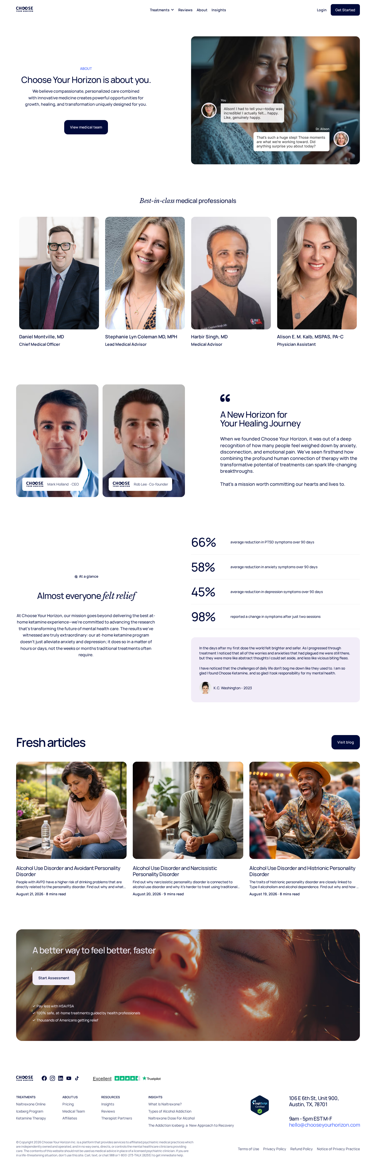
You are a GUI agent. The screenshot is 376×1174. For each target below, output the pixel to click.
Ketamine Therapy (31, 1118)
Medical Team (73, 1111)
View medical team (86, 127)
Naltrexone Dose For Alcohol (171, 1118)
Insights (219, 9)
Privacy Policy (274, 1148)
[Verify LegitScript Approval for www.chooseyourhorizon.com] (259, 1105)
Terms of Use (248, 1148)
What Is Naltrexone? (165, 1104)
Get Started (345, 9)
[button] (162, 9)
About (202, 9)
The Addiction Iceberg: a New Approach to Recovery (191, 1125)
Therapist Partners (116, 1118)
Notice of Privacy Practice (338, 1148)
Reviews (185, 9)
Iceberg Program (29, 1111)
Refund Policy (301, 1148)
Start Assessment (53, 977)
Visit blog (345, 742)
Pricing (68, 1104)
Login (322, 9)
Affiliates (69, 1118)
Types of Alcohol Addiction (169, 1111)
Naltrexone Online (31, 1104)
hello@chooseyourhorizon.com (324, 1124)
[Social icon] (44, 1078)
